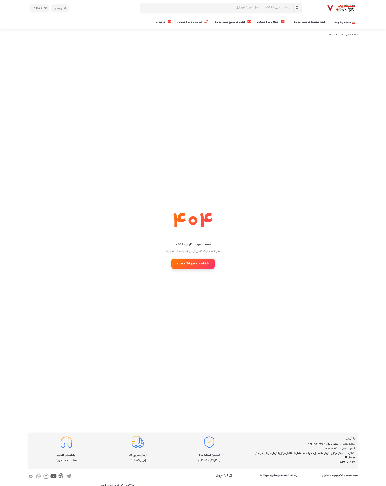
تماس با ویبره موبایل (189, 22)
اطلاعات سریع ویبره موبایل (229, 22)
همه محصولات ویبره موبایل (309, 22)
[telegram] (68, 477)
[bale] (31, 477)
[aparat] (60, 476)
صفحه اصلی (352, 35)
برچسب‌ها (334, 35)
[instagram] (46, 477)
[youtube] (53, 477)
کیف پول (222, 475)
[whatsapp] (38, 477)
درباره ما (160, 22)
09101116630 (331, 449)
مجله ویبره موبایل (268, 22)
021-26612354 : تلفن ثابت (323, 444)
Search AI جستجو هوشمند (276, 475)
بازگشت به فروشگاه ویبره (193, 263)
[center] (297, 8)
